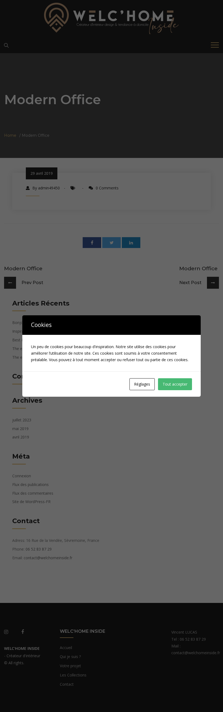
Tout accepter (175, 384)
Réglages (142, 384)
